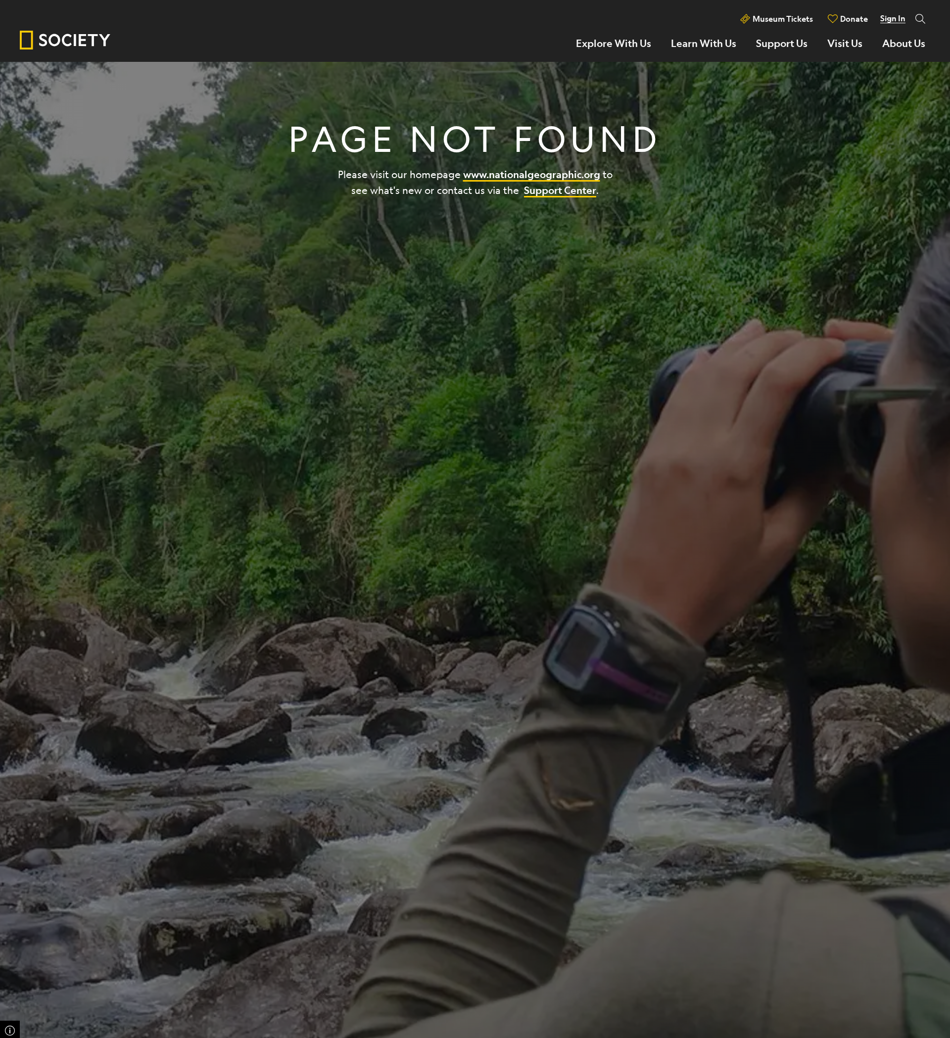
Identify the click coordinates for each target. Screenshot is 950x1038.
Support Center (560, 190)
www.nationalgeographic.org (531, 174)
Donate (854, 18)
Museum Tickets (783, 18)
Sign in (892, 18)
